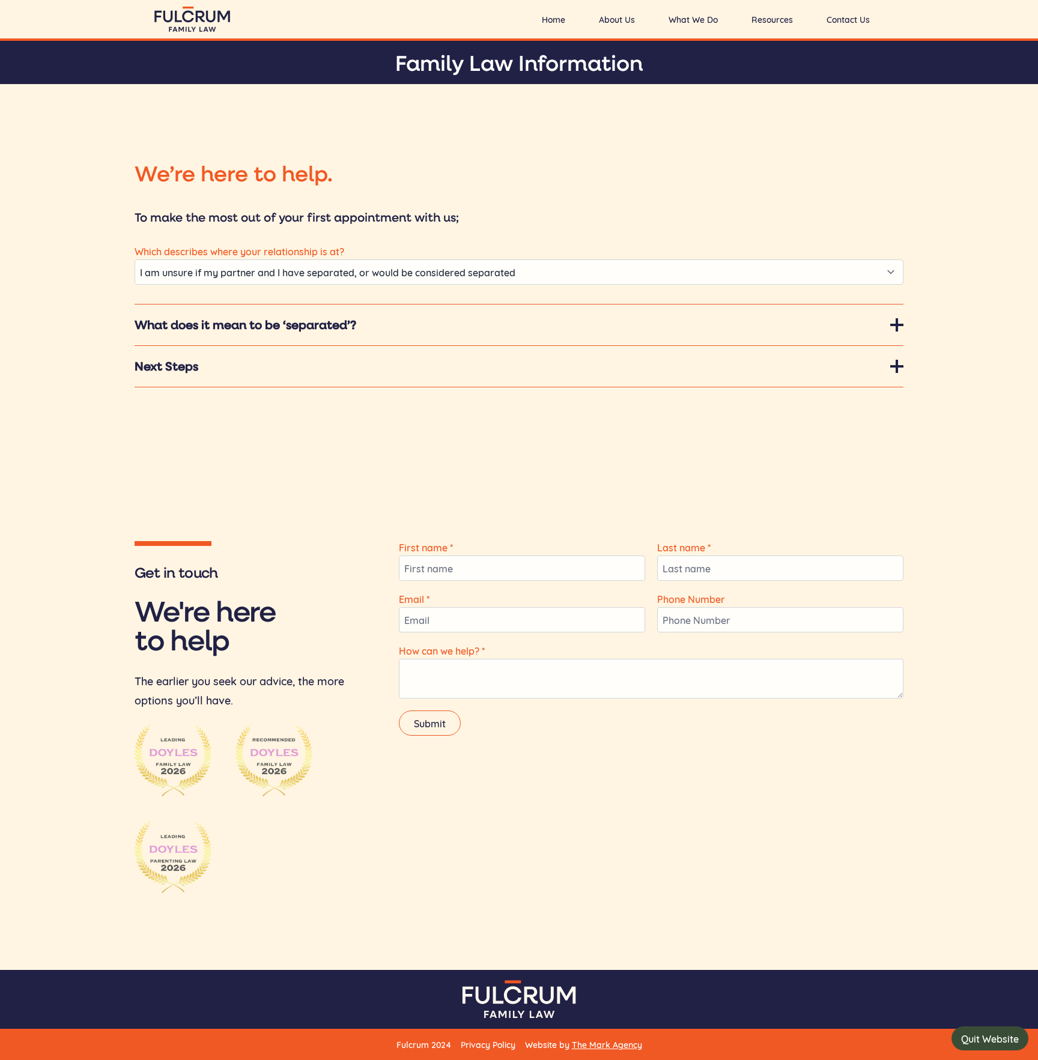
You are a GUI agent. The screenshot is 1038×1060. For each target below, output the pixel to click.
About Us (617, 19)
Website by (583, 1044)
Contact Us (848, 19)
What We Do (693, 19)
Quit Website (990, 1038)
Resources (772, 19)
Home (553, 19)
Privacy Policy (488, 1044)
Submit (430, 723)
